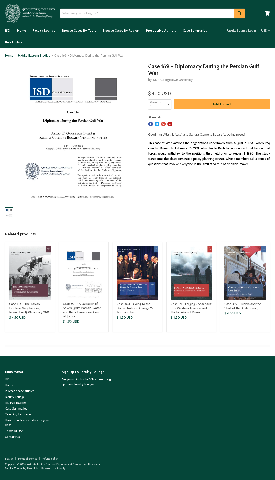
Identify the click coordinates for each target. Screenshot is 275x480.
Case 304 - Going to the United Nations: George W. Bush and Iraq (135, 308)
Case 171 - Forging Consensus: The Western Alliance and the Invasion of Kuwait (191, 308)
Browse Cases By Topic (79, 30)
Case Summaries (195, 30)
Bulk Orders (13, 42)
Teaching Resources (18, 414)
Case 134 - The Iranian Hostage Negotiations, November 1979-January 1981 (29, 308)
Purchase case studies (19, 391)
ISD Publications (15, 403)
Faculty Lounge (44, 30)
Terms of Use (14, 431)
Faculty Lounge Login (241, 30)
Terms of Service (27, 458)
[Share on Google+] (163, 124)
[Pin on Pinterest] (169, 124)
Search (9, 458)
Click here (96, 379)
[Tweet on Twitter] (157, 124)
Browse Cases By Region (121, 30)
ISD (7, 30)
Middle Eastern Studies (34, 55)
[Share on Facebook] (150, 124)
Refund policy (50, 458)
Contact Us (12, 437)
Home (21, 30)
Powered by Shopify (53, 468)
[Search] (239, 13)
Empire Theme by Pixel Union (22, 468)
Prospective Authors (161, 30)
